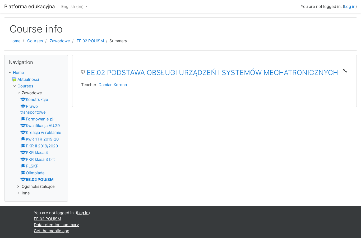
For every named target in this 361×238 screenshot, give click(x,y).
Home (15, 40)
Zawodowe (60, 40)
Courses (35, 40)
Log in (349, 6)
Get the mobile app (51, 230)
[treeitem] (36, 73)
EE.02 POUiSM (90, 40)
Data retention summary (56, 224)
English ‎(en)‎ (73, 6)
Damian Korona (113, 84)
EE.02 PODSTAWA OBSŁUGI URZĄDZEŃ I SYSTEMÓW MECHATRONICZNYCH (212, 72)
